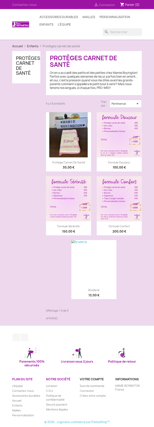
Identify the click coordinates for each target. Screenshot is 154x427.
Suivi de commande (92, 386)
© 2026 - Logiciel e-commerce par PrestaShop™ (77, 422)
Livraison (51, 386)
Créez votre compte (93, 395)
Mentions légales (57, 409)
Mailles (88, 17)
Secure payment (56, 404)
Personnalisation (115, 17)
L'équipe (64, 24)
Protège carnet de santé (68, 162)
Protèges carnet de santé (28, 65)
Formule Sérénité (68, 226)
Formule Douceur (119, 162)
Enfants (46, 24)
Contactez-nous (24, 5)
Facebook (16, 337)
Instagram (24, 337)
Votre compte (92, 379)
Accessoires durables (58, 17)
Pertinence (126, 103)
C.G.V (49, 391)
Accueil (16, 400)
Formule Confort (119, 226)
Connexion (87, 391)
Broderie (94, 290)
